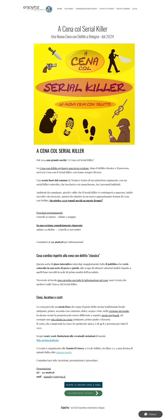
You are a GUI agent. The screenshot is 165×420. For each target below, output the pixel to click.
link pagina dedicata (47, 340)
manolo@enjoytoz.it (54, 376)
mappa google (64, 352)
